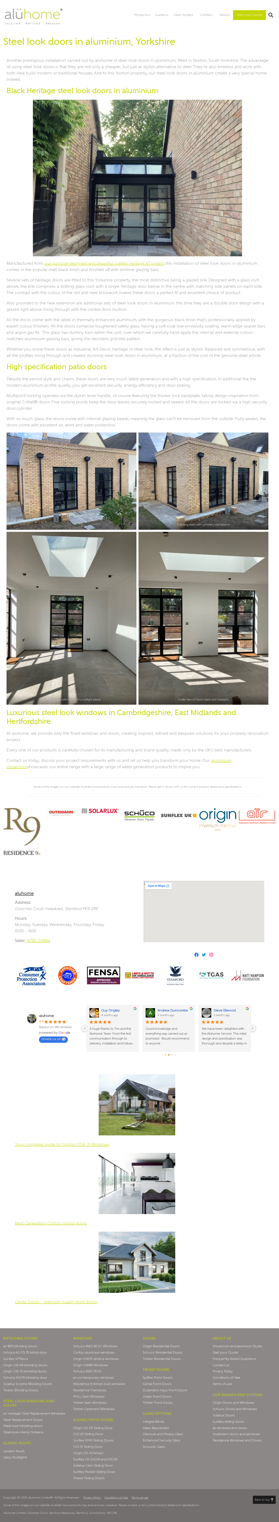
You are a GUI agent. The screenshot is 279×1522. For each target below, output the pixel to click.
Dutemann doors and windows (236, 1434)
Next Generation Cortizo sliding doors (51, 1223)
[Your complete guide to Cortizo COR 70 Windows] (137, 1104)
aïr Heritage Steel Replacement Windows (34, 1413)
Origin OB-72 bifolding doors (25, 1371)
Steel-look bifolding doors (23, 1426)
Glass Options (157, 1414)
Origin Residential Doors (161, 1346)
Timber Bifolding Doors (20, 1390)
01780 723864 (38, 941)
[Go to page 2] (169, 1055)
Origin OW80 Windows (90, 1365)
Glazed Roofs (17, 1443)
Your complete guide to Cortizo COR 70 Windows (62, 1145)
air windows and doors (230, 1428)
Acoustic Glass (154, 1447)
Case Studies (183, 15)
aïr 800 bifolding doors (20, 1346)
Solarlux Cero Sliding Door (93, 1465)
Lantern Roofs (14, 1451)
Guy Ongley (110, 1010)
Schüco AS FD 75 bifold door (25, 1352)
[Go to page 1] (165, 1054)
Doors (149, 1338)
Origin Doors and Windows (233, 1403)
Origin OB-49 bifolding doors (25, 1365)
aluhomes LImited (34, 16)
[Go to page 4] (175, 1054)
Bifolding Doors (20, 1338)
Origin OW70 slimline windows (96, 1359)
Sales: (20, 941)
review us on (51, 1039)
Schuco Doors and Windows (235, 1409)
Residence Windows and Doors (237, 1440)
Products (141, 15)
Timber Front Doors (158, 1403)
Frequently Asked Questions (234, 1359)
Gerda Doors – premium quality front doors (56, 1302)
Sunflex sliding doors (228, 1422)
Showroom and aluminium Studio (237, 1346)
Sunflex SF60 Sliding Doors (93, 1440)
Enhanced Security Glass (161, 1440)
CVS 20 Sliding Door (88, 1434)
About (224, 15)
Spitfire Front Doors (157, 1377)
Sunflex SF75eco (15, 1359)
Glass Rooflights (15, 1457)
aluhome (24, 893)
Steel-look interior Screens (23, 1432)
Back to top (262, 1499)
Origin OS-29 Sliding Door (93, 1428)
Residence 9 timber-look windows (99, 1384)
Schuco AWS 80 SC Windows (95, 1346)
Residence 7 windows (89, 1390)
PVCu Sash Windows (89, 1396)
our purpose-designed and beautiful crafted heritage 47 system (104, 263)
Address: (23, 902)
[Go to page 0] (162, 1054)
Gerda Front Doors (157, 1384)
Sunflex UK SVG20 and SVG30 (95, 1459)
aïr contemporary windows (93, 1377)
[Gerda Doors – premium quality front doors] (137, 1262)
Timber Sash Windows (90, 1403)
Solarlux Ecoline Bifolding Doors (27, 1384)
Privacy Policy (223, 1371)
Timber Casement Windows (94, 1409)
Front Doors (156, 1370)
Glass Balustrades (156, 1428)
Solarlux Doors (224, 1415)
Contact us (221, 1365)
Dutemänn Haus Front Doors (165, 1390)
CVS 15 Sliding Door (88, 1447)
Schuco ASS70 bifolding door (25, 1377)
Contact (206, 15)
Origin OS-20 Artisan (88, 1453)
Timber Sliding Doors (89, 1478)
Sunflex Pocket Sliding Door (94, 1472)
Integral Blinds (153, 1422)
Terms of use (222, 1384)
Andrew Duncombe (172, 1010)
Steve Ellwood (225, 1010)
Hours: (21, 918)
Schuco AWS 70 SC (87, 1371)
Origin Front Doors (157, 1396)
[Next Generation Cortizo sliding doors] (137, 1183)
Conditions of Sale (226, 1377)
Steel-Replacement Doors (23, 1420)
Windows (82, 1338)
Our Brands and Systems (237, 1395)
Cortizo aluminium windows (94, 1352)
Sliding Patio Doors (93, 1420)
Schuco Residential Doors (162, 1352)
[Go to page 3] (172, 1054)
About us (222, 1338)
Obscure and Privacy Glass (163, 1434)
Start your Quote (249, 15)
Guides (160, 15)
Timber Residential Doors (162, 1359)
